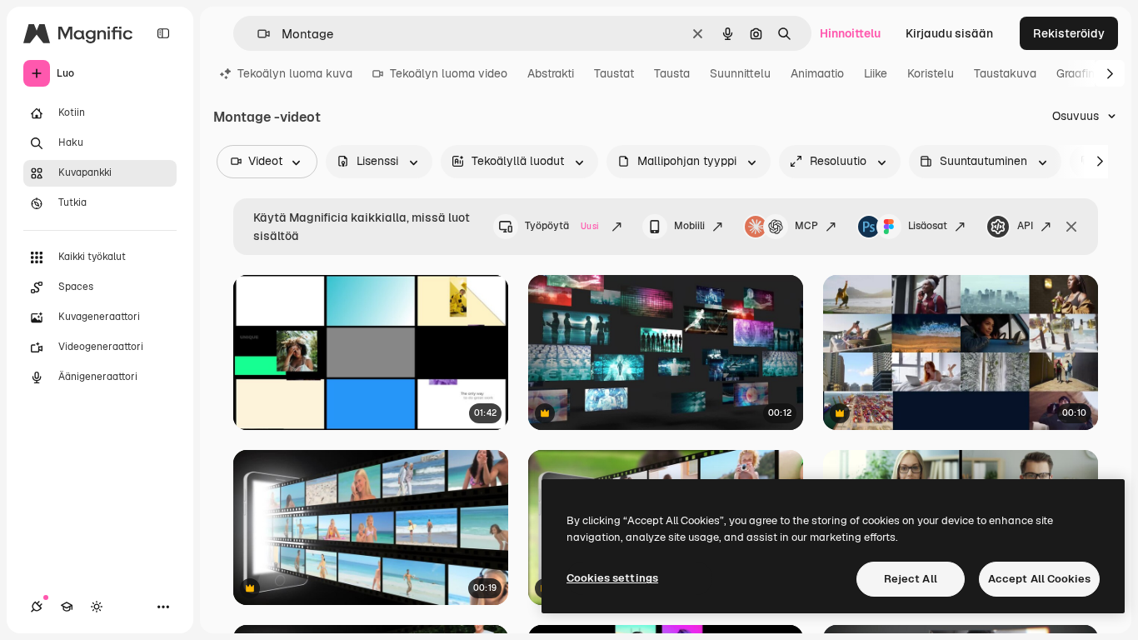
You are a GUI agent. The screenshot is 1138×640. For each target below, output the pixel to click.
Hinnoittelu (850, 33)
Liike (875, 73)
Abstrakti (550, 73)
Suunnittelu (740, 73)
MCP (806, 225)
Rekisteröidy (1069, 33)
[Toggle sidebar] (163, 33)
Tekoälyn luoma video (448, 73)
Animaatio (817, 73)
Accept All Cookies (1039, 579)
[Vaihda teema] (96, 606)
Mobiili (689, 225)
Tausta (672, 73)
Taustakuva (1005, 73)
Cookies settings (612, 578)
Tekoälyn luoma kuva (294, 73)
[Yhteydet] (36, 606)
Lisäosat (927, 225)
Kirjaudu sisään (949, 33)
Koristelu (930, 73)
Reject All (910, 579)
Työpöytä (562, 225)
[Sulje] (1071, 226)
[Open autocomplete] (257, 34)
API (1025, 225)
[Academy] (66, 606)
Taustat (614, 73)
